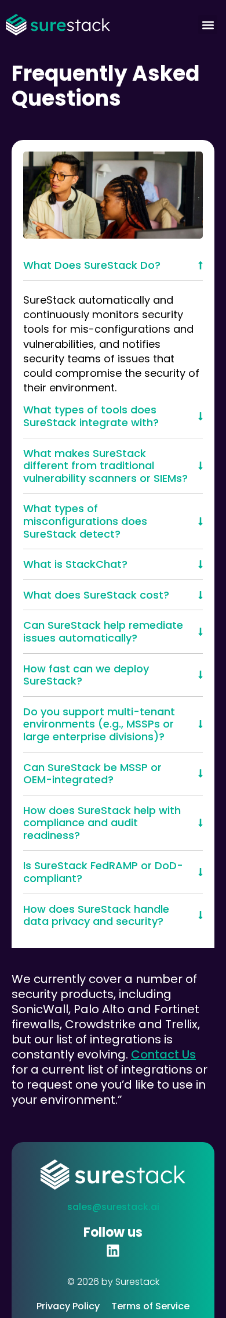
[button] (207, 24)
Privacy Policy (68, 1306)
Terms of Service (150, 1306)
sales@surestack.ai (113, 1206)
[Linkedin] (113, 1251)
